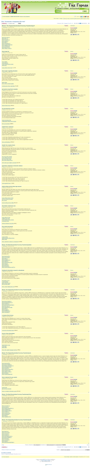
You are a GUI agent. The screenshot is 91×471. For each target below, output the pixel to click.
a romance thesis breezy (7, 315)
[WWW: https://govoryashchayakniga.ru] (73, 34)
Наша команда (66, 456)
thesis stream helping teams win (8, 286)
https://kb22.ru (5, 308)
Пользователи (77, 18)
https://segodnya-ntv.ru (6, 416)
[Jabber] (78, 34)
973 (88, 23)
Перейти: (58, 449)
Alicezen (4, 52)
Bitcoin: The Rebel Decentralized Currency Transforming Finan (16, 394)
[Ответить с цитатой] (66, 25)
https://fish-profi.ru (5, 266)
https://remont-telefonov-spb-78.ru (8, 267)
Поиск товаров (56, 18)
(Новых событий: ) (70, 18)
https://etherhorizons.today (7, 262)
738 (82, 23)
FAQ (65, 18)
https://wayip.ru (5, 263)
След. (88, 444)
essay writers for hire (6, 217)
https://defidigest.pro (6, 45)
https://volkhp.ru (5, 41)
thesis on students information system (9, 391)
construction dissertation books (8, 330)
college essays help (6, 218)
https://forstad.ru (5, 372)
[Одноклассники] (84, 16)
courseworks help (5, 221)
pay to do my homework (6, 388)
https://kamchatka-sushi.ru (7, 436)
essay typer (4, 346)
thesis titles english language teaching (9, 349)
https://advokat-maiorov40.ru (7, 369)
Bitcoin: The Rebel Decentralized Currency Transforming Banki (16, 244)
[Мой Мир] (85, 16)
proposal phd (4, 387)
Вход (88, 18)
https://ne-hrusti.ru (5, 433)
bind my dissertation (6, 123)
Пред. (3, 444)
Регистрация (84, 18)
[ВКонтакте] (81, 16)
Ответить (3, 446)
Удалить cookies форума (74, 456)
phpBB (43, 459)
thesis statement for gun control (9, 377)
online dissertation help (6, 120)
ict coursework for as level (8, 108)
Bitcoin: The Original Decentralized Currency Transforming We (16, 289)
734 (74, 23)
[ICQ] (75, 34)
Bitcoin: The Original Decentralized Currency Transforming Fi (18, 25)
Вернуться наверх (88, 49)
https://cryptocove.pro (6, 370)
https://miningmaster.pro (6, 366)
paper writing (4, 82)
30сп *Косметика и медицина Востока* (13, 21)
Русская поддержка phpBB (45, 460)
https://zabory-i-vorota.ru (6, 48)
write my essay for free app (7, 199)
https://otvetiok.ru (5, 264)
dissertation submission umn (9, 205)
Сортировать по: (44, 444)
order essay (4, 65)
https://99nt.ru (4, 42)
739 (84, 23)
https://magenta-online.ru (7, 410)
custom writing (5, 236)
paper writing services (6, 283)
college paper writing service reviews (9, 121)
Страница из (67, 23)
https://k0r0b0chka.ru (6, 310)
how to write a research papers (8, 83)
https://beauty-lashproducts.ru (8, 365)
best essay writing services (7, 160)
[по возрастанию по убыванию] (60, 444)
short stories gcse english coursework (9, 162)
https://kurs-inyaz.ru (6, 37)
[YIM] (76, 34)
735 (76, 23)
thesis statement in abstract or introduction (10, 241)
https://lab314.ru (5, 261)
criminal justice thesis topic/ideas (8, 86)
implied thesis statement (7, 126)
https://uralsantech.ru (6, 43)
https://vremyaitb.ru (6, 312)
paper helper (4, 347)
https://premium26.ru (6, 47)
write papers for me (5, 280)
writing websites (5, 62)
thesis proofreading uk (6, 142)
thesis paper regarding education (9, 70)
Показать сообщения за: (29, 444)
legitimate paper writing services (8, 238)
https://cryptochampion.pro (7, 44)
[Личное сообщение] (71, 34)
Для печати (75, 16)
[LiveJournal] (86, 16)
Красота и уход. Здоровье (25, 16)
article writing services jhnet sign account (11, 186)
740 (85, 23)
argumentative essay (6, 345)
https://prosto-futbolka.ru (6, 301)
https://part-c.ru (5, 38)
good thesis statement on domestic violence (12, 165)
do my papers (4, 61)
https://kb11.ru (5, 258)
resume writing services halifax (8, 202)
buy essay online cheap (6, 159)
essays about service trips (7, 67)
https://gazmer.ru (5, 431)
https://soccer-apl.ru (6, 257)
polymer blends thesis (6, 105)
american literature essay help (8, 223)
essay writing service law (7, 157)
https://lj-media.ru (5, 407)
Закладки (60, 18)
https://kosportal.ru (5, 414)
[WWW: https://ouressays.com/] (73, 60)
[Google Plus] (88, 16)
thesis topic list (5, 51)
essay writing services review (7, 64)
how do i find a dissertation (8, 333)
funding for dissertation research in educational (13, 270)
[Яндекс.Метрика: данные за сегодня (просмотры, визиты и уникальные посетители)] (48, 464)
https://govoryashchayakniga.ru (8, 304)
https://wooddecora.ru (6, 259)
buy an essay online (6, 284)
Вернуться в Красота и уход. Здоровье (8, 449)
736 (78, 23)
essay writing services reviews (8, 219)
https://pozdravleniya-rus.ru (7, 302)
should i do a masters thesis (8, 145)
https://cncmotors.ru (6, 39)
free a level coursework (7, 226)
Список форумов (6, 16)
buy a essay (4, 200)
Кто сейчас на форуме (6, 452)
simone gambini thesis (6, 183)
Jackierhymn (5, 27)
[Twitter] (82, 16)
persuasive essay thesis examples (10, 89)
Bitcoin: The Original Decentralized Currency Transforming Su (16, 353)
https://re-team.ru (5, 309)
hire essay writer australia (7, 156)
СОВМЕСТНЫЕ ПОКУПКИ (14, 16)
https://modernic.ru (5, 303)
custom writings (5, 281)
